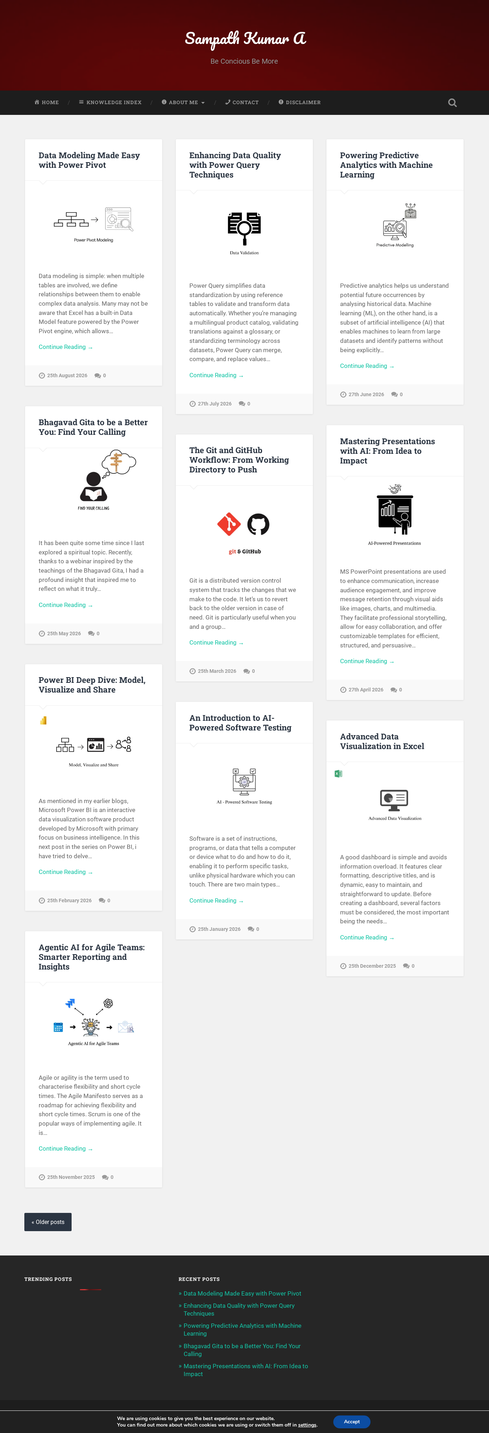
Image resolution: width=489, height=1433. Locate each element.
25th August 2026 (67, 376)
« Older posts (48, 1222)
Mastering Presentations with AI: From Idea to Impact (387, 451)
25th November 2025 (71, 1177)
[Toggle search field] (452, 103)
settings (307, 1425)
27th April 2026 (366, 690)
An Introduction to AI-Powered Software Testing (240, 722)
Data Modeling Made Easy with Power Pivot (89, 160)
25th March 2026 (217, 671)
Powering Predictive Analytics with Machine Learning (386, 165)
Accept (352, 1421)
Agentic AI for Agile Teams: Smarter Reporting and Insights (92, 957)
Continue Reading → (66, 346)
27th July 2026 (215, 404)
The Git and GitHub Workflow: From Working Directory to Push (239, 460)
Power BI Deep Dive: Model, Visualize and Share (92, 684)
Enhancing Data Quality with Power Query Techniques (235, 165)
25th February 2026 (69, 901)
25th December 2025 (372, 966)
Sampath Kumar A (244, 37)
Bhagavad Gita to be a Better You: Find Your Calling (93, 427)
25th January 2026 (219, 929)
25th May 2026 (64, 634)
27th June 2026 (366, 395)
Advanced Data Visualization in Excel (382, 741)
